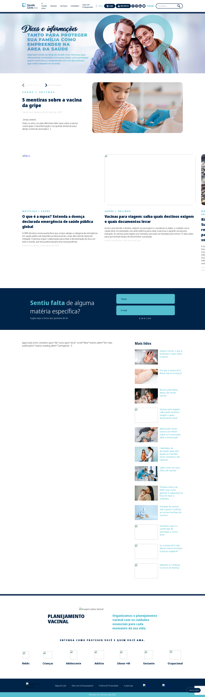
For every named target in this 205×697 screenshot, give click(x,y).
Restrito (125, 6)
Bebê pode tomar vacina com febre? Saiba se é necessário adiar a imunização (170, 433)
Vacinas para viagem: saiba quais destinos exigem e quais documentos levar (149, 219)
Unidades (75, 5)
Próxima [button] (55, 85)
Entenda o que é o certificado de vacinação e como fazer (169, 530)
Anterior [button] (33, 85)
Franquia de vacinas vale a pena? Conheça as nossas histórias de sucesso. (170, 511)
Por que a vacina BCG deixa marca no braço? (171, 372)
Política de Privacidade (108, 685)
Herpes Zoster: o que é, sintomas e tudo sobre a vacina (171, 353)
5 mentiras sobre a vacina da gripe (52, 102)
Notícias (29, 211)
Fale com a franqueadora (82, 685)
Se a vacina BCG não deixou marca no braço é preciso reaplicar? (171, 548)
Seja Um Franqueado (87, 5)
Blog (101, 5)
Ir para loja (128, 685)
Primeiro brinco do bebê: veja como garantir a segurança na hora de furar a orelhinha (171, 492)
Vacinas (53, 5)
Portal (150, 6)
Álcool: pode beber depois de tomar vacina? (169, 392)
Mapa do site (60, 685)
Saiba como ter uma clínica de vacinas (170, 469)
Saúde (28, 92)
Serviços (64, 5)
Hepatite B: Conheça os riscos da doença (170, 566)
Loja (111, 6)
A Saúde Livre (44, 6)
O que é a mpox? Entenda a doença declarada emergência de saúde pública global (57, 221)
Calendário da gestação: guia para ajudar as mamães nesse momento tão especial (170, 454)
